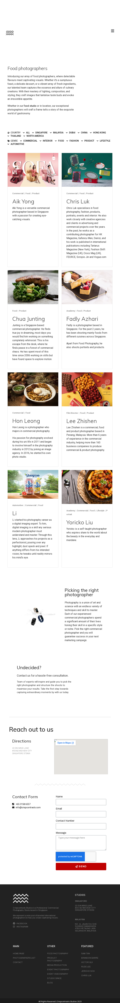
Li (14, 513)
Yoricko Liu (79, 522)
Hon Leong (26, 420)
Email (59, 808)
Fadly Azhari (82, 318)
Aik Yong (23, 201)
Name (59, 796)
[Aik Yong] (33, 169)
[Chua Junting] (33, 286)
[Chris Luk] (87, 169)
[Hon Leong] (33, 389)
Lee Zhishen (81, 420)
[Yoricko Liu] (87, 486)
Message (61, 832)
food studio (30, 105)
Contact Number (65, 820)
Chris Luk (77, 201)
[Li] (33, 484)
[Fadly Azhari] (87, 286)
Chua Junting (28, 318)
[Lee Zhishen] (87, 389)
